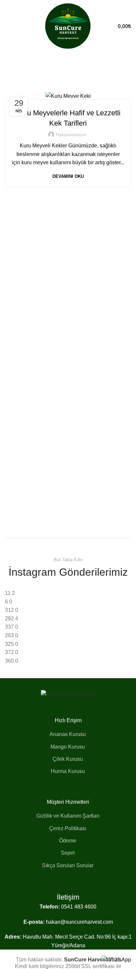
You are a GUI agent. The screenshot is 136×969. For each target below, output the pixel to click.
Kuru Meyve (68, 99)
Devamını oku (68, 176)
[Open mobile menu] (8, 26)
